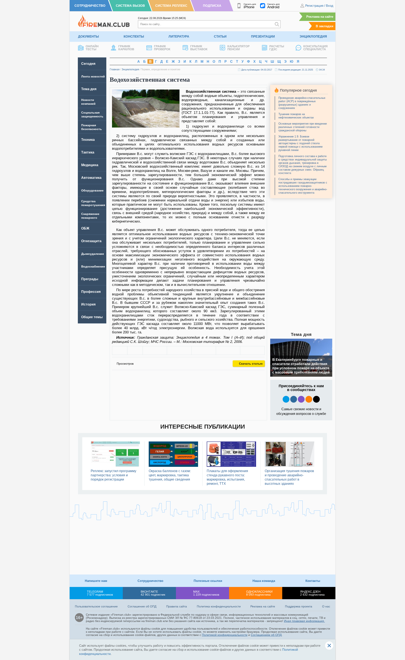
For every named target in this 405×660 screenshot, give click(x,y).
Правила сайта (176, 606)
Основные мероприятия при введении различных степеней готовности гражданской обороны (302, 127)
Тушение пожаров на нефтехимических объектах (296, 116)
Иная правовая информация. (304, 621)
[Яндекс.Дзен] (316, 399)
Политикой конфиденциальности (224, 635)
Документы (88, 36)
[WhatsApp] (204, 350)
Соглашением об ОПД (266, 635)
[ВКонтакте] (155, 350)
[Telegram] (228, 350)
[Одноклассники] (179, 350)
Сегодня (88, 63)
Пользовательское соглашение (96, 606)
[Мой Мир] (252, 350)
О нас (326, 606)
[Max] (301, 399)
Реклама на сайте (319, 16)
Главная (115, 69)
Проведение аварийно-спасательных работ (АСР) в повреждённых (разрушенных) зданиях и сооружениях (301, 103)
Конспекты (134, 36)
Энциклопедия (313, 36)
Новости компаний (88, 101)
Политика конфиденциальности (219, 606)
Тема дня (88, 89)
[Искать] (277, 24)
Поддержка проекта (298, 606)
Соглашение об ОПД (142, 606)
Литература (179, 36)
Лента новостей (93, 76)
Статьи (220, 36)
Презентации (263, 36)
